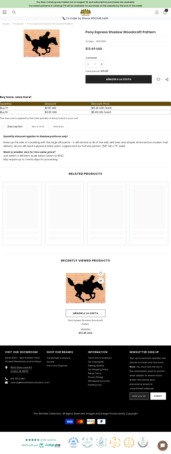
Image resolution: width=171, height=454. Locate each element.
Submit (158, 396)
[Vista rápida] (101, 281)
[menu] (5, 12)
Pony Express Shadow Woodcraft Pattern (85, 322)
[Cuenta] (157, 12)
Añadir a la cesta (118, 79)
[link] (158, 79)
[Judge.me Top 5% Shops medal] (143, 442)
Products (18, 23)
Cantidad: (91, 57)
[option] (41, 43)
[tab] (15, 126)
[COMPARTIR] (165, 79)
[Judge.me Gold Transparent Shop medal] (115, 442)
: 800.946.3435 (99, 18)
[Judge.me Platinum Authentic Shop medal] (87, 442)
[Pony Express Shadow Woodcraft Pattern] (85, 288)
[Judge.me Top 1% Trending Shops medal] (129, 442)
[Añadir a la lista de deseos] (101, 273)
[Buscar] (14, 12)
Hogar (6, 23)
